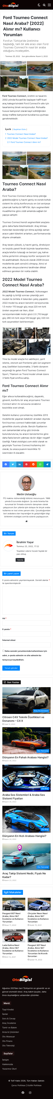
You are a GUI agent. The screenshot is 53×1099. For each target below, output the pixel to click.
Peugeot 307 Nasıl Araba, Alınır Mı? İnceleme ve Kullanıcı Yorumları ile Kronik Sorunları (38, 950)
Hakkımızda (7, 1064)
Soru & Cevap (8, 1018)
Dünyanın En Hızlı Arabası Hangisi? (24, 835)
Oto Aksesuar (8, 1036)
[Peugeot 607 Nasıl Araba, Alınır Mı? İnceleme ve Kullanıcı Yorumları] (13, 904)
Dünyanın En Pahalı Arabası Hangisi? (25, 757)
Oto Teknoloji (8, 1045)
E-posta (6, 629)
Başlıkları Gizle (20, 129)
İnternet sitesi (8, 640)
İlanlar (5, 1014)
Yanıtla (20, 560)
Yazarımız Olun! (9, 1069)
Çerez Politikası (18, 1085)
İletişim (5, 1060)
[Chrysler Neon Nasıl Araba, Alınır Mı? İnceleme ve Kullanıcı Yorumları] (39, 904)
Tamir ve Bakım (9, 1027)
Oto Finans (7, 1041)
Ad (4, 618)
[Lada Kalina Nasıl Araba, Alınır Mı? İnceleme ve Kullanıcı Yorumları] (13, 936)
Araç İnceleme (9, 1023)
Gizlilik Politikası (34, 1085)
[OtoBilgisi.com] (14, 5)
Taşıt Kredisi (8, 1009)
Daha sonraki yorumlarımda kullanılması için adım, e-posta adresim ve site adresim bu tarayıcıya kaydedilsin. (24, 655)
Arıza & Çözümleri (10, 1032)
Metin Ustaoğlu (26, 494)
